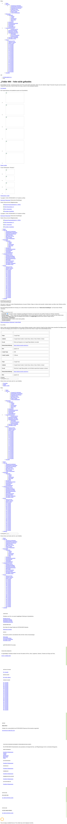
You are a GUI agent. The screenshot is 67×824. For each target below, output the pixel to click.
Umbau (9, 243)
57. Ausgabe (8, 277)
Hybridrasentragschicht (10, 249)
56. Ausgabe (8, 278)
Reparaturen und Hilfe (10, 257)
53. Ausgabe (8, 282)
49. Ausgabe (8, 286)
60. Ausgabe (8, 273)
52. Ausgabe (8, 283)
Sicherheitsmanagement (11, 258)
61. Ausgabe (8, 272)
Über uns (5, 230)
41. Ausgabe (8, 296)
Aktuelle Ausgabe (9, 268)
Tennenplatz (8, 251)
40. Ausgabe (8, 297)
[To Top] (2, 820)
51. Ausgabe (8, 284)
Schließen (3, 377)
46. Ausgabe (8, 290)
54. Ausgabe (8, 280)
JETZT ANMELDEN (6, 655)
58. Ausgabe (8, 276)
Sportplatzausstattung (10, 256)
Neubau (10, 242)
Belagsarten (5, 239)
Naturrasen (8, 240)
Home (4, 229)
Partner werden (9, 237)
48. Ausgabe (8, 288)
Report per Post (9, 266)
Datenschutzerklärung (5, 322)
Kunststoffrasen (9, 250)
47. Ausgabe (8, 289)
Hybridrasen (8, 247)
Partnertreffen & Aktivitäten (11, 232)
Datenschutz (7, 200)
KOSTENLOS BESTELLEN (8, 730)
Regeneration (11, 244)
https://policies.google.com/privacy (21, 345)
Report (4, 265)
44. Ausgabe (8, 292)
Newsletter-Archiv (9, 264)
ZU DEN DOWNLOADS (7, 797)
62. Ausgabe (8, 271)
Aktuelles (5, 298)
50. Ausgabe (8, 285)
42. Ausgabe (8, 295)
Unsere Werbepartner (10, 238)
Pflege (9, 246)
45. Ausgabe (8, 291)
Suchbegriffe (3, 378)
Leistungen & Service (7, 253)
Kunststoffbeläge (9, 252)
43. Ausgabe (8, 293)
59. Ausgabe (8, 275)
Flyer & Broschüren (10, 260)
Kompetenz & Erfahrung (11, 233)
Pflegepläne (8, 259)
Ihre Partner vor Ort (10, 236)
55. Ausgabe (8, 279)
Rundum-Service (9, 255)
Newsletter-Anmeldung (10, 263)
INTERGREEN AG (7, 77)
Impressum (3, 200)
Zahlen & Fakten (9, 235)
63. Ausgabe (8, 270)
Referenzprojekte (9, 262)
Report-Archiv (9, 269)
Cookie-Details (18, 322)
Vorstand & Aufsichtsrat (11, 231)
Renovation (10, 245)
